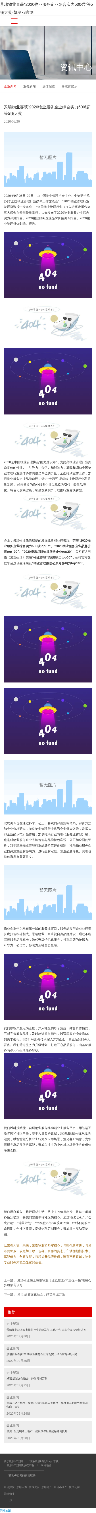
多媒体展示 (69, 86)
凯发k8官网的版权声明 (20, 1465)
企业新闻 (10, 86)
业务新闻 (29, 86)
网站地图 (46, 1465)
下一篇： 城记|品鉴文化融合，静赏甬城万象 (34, 1294)
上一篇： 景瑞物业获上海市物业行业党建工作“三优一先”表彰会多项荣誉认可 (47, 1282)
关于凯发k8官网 (13, 1461)
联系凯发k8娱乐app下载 (43, 1461)
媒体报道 (48, 86)
